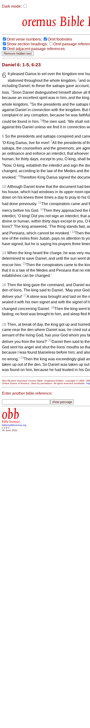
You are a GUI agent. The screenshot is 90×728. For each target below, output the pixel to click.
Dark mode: (12, 6)
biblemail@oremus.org (14, 425)
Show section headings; (27, 44)
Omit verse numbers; (24, 39)
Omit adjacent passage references (36, 49)
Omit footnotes (60, 39)
